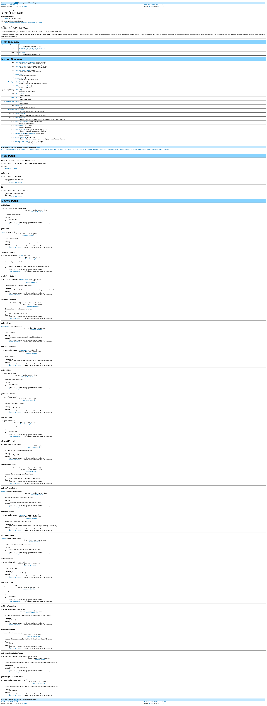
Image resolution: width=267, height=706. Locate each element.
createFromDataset (20, 62)
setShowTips (142, 149)
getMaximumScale (22, 149)
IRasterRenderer (9, 101)
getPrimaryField (19, 94)
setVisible (166, 149)
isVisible (95, 149)
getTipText (68, 149)
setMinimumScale (125, 149)
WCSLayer (39, 22)
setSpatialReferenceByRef (154, 149)
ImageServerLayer (10, 22)
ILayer (7, 18)
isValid (90, 149)
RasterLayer (31, 22)
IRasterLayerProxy (21, 22)
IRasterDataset (30, 62)
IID (20, 45)
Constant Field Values (11, 168)
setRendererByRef (20, 133)
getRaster (17, 98)
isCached (75, 149)
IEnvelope (11, 82)
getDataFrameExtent (20, 82)
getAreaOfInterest (11, 149)
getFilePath (18, 90)
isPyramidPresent (20, 113)
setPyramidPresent (20, 129)
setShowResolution (20, 137)
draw (2, 149)
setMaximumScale (113, 149)
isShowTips (83, 149)
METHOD (24, 6)
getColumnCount (19, 78)
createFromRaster (20, 70)
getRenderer (18, 102)
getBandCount (19, 74)
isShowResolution (20, 117)
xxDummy (22, 52)
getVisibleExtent (19, 109)
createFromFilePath (20, 66)
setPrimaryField (19, 125)
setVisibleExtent (19, 141)
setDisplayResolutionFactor (22, 121)
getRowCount (18, 106)
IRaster (28, 70)
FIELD (14, 6)
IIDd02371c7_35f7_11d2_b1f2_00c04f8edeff (31, 49)
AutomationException (37, 212)
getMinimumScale (35, 149)
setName (134, 149)
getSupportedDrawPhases (55, 149)
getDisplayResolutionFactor (22, 86)
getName (44, 149)
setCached (103, 149)
